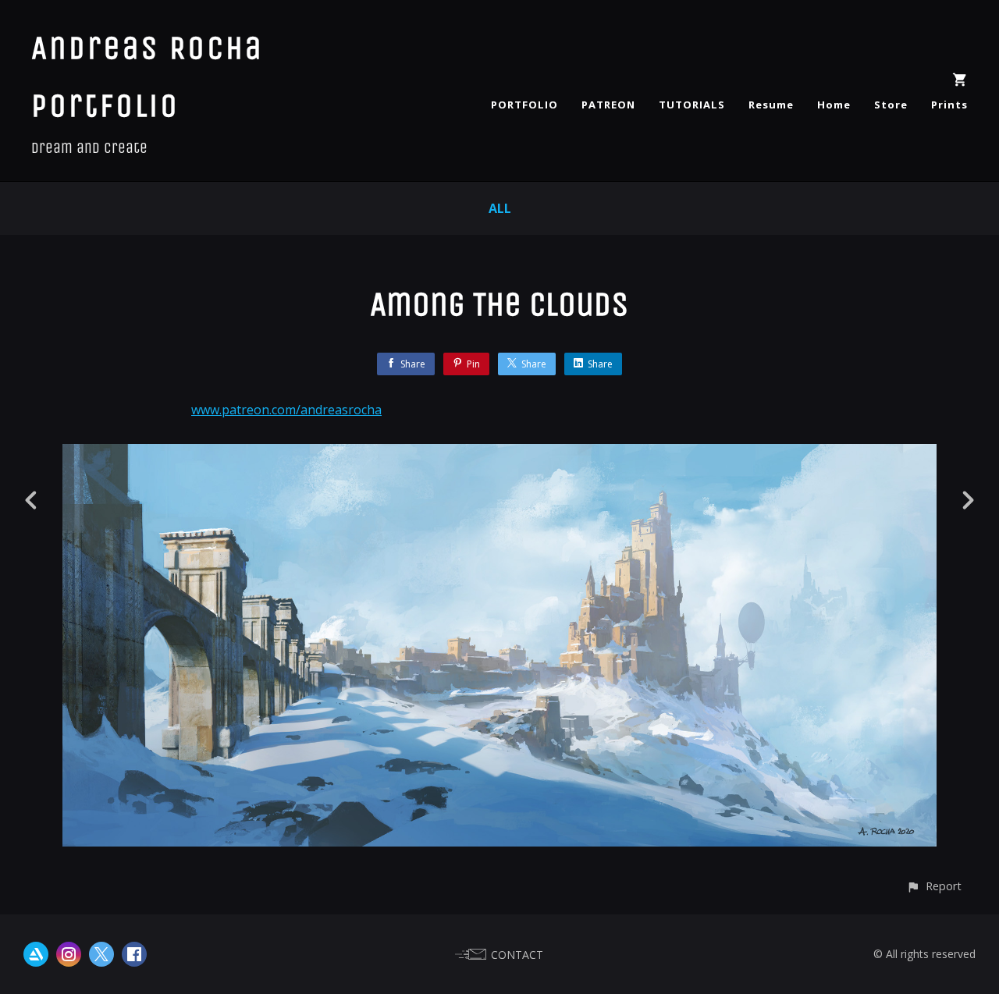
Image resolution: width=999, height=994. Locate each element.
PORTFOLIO (524, 105)
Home (834, 105)
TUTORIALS (692, 105)
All (500, 208)
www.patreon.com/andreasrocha (286, 409)
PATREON (608, 105)
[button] (934, 886)
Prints (949, 105)
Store (891, 105)
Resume (771, 105)
